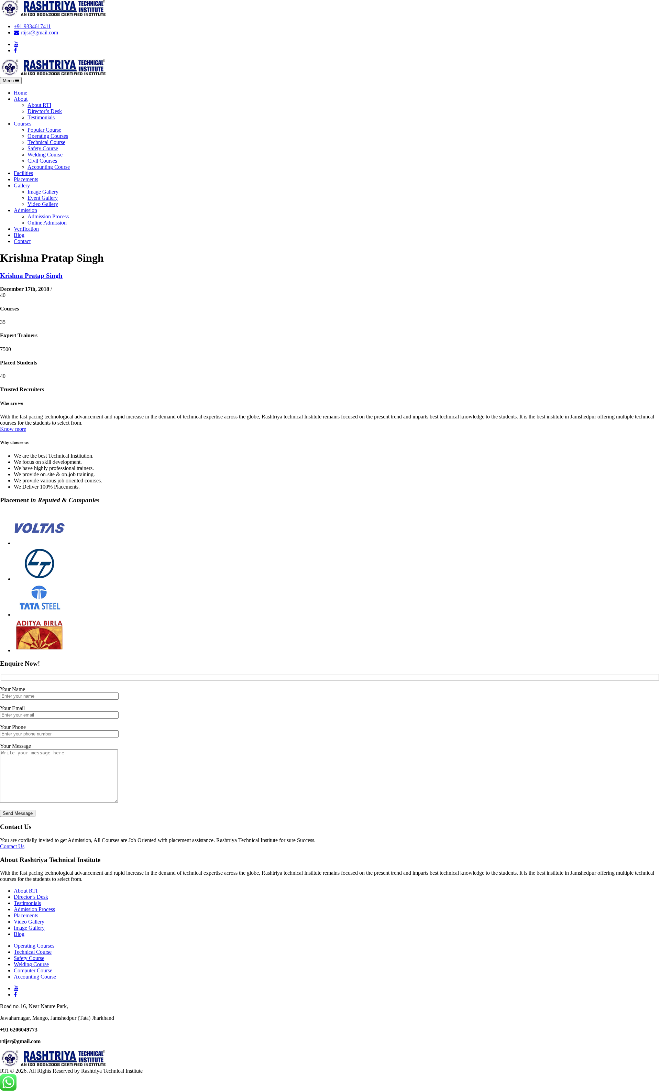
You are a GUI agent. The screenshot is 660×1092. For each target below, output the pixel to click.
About (21, 99)
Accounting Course (49, 167)
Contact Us (12, 846)
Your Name (12, 689)
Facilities (23, 173)
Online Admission (47, 223)
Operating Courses (48, 136)
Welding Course (45, 154)
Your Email (12, 708)
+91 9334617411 (32, 26)
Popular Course (44, 130)
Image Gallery (43, 192)
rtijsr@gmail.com (38, 32)
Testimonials (41, 117)
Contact (22, 241)
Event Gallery (43, 198)
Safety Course (43, 148)
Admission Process (48, 216)
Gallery (22, 185)
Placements (26, 179)
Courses (22, 124)
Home (20, 93)
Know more (13, 429)
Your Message (15, 746)
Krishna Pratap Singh (31, 275)
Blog (19, 235)
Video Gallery (43, 204)
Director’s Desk (45, 111)
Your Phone (13, 727)
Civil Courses (42, 161)
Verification (26, 229)
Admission (25, 210)
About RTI (39, 105)
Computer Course (33, 970)
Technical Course (46, 142)
